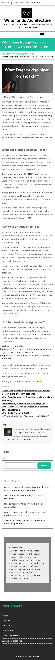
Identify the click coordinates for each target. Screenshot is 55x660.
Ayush (7, 424)
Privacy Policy (8, 630)
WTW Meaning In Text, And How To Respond (23, 403)
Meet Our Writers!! (10, 635)
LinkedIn (27, 439)
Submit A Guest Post (12, 640)
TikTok (5, 105)
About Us (6, 620)
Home (5, 615)
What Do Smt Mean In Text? (15, 413)
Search (44, 466)
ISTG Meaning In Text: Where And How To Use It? (25, 416)
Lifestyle (30, 54)
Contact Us (7, 625)
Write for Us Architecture (27, 20)
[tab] (42, 35)
